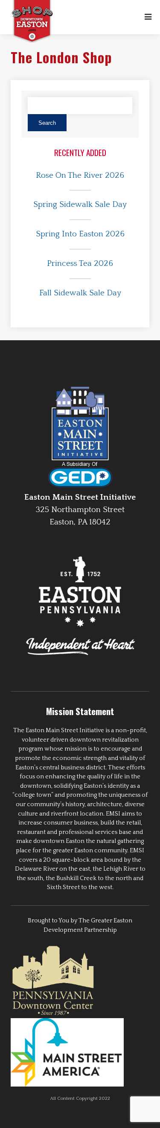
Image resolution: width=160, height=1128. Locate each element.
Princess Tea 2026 (80, 263)
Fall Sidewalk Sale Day (80, 293)
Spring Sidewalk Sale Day (80, 204)
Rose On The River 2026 (80, 175)
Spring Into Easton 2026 (80, 234)
